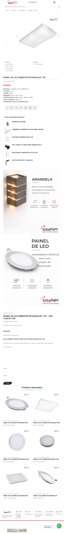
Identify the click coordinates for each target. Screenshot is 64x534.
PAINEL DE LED (32, 10)
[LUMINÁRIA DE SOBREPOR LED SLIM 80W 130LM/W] (7, 131)
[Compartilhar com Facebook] (7, 107)
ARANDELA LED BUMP (19, 122)
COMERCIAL (22, 10)
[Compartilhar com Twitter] (12, 107)
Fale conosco (26, 325)
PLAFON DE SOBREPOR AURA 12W (22, 137)
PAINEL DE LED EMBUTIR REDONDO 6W (45, 496)
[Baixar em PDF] (30, 107)
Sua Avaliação (7, 347)
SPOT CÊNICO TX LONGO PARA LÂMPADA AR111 (27, 145)
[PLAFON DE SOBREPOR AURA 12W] (7, 139)
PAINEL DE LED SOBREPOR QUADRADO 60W (46, 423)
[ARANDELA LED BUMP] (7, 124)
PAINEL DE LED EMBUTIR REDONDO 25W (15, 423)
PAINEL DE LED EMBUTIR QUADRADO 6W (15, 496)
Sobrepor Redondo (15, 457)
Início (7, 10)
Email (5, 375)
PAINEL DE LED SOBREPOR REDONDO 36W (16, 459)
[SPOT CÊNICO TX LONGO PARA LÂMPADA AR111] (7, 147)
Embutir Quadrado (8, 493)
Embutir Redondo (7, 420)
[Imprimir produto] (26, 107)
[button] (17, 37)
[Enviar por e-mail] (35, 107)
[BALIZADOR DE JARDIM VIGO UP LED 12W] (7, 155)
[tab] (8, 311)
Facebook (21, 321)
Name (5, 368)
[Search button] (59, 6)
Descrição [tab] (8, 311)
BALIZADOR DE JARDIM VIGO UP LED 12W (24, 152)
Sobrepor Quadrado (45, 420)
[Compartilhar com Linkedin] (21, 107)
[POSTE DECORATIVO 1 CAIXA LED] (7, 162)
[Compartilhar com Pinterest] (16, 107)
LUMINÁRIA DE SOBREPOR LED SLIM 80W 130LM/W (27, 129)
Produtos (14, 10)
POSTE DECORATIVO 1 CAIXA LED (22, 160)
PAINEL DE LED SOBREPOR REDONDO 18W (46, 459)
